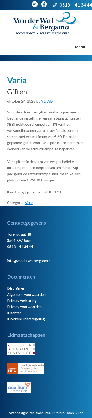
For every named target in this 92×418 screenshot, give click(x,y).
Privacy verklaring (22, 300)
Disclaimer (16, 288)
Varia (29, 202)
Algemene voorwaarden (26, 294)
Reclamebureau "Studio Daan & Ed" (56, 413)
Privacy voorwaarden (24, 306)
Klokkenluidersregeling (26, 319)
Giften (17, 91)
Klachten (14, 312)
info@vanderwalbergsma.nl (29, 260)
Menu (80, 46)
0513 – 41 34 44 (75, 5)
